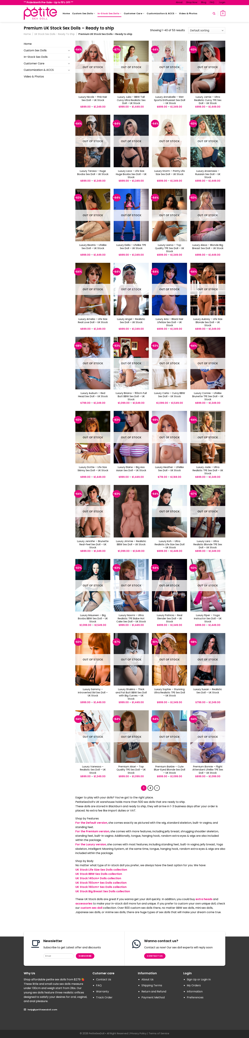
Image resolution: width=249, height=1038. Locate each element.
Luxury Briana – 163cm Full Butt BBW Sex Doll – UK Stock (131, 396)
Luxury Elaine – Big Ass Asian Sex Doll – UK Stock (131, 469)
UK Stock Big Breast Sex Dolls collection (102, 891)
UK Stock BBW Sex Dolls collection (98, 874)
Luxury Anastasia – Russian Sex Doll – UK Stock (207, 174)
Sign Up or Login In (199, 979)
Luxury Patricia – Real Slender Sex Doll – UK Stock (169, 618)
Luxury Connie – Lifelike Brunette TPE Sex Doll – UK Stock (207, 396)
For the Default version (91, 823)
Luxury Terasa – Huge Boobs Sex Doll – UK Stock (92, 172)
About (179, 2)
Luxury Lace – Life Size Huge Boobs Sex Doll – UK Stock (131, 174)
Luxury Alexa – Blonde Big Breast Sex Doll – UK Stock (207, 246)
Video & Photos (188, 13)
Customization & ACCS (160, 13)
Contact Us (103, 979)
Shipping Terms (151, 985)
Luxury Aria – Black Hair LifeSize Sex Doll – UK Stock (169, 322)
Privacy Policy (138, 1033)
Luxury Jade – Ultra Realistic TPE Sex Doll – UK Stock (208, 470)
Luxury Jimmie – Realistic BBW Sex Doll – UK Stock (131, 543)
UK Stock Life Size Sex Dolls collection (101, 870)
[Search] (214, 13)
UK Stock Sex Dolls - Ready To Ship (54, 34)
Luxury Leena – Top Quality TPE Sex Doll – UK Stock (169, 248)
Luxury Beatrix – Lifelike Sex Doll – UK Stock (93, 246)
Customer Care (133, 13)
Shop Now (191, 2)
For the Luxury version (90, 844)
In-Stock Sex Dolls (108, 13)
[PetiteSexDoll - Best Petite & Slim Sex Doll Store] (41, 13)
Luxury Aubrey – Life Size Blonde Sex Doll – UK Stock (207, 322)
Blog (203, 2)
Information (195, 991)
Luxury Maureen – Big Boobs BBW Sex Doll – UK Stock (93, 618)
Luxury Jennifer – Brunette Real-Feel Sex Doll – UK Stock (93, 544)
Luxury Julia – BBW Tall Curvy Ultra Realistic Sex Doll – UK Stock (131, 100)
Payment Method (153, 997)
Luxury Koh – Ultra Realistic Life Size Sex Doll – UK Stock (169, 544)
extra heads (204, 899)
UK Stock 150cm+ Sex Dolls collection (101, 883)
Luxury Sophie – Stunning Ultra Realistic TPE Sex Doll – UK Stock (169, 692)
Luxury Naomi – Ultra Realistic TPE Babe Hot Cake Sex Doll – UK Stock (131, 618)
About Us (147, 979)
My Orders (194, 985)
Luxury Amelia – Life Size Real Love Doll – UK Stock (93, 321)
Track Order (104, 997)
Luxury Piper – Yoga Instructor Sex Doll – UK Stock (208, 618)
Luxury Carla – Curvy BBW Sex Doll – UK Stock (169, 395)
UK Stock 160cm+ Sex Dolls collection (101, 887)
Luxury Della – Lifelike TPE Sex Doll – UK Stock (131, 246)
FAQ (212, 2)
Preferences (195, 997)
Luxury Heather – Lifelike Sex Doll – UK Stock (169, 469)
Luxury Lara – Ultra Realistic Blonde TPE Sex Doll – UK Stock (207, 544)
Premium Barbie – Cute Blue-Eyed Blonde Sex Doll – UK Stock (169, 770)
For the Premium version (92, 831)
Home (66, 13)
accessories (83, 903)
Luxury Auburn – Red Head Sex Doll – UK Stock (93, 395)
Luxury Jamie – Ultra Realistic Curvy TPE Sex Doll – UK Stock (207, 100)
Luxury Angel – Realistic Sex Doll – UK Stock (131, 321)
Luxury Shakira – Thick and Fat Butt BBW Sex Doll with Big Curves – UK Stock (131, 694)
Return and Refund (153, 991)
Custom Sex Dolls (82, 13)
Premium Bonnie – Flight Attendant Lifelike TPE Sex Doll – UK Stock (207, 770)
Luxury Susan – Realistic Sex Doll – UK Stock (207, 691)
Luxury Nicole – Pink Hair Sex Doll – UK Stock (93, 98)
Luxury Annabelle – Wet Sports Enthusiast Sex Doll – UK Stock (169, 100)
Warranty (102, 991)
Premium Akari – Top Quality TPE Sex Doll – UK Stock (131, 770)
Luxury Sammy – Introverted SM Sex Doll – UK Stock (93, 692)
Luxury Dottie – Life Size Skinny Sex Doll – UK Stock (93, 469)
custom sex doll (91, 908)
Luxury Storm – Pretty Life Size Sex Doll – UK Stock (169, 172)
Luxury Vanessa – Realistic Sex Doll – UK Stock (93, 770)
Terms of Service (159, 1033)
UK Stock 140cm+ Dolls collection (98, 878)
